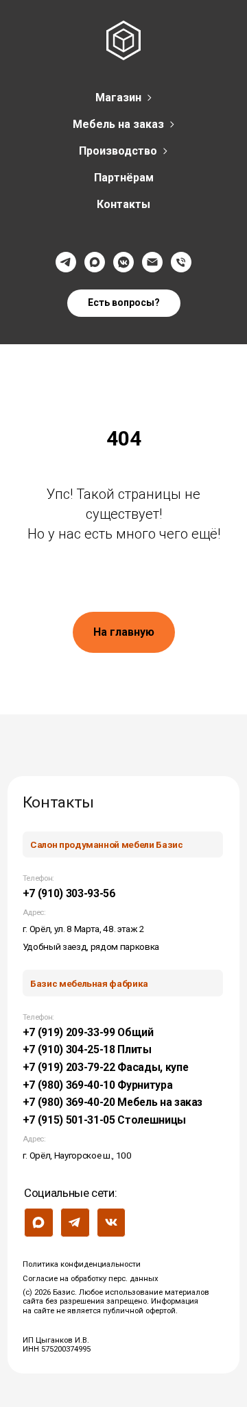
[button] (123, 303)
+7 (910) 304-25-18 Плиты (87, 1049)
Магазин (118, 97)
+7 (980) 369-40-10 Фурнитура (98, 1085)
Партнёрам (124, 177)
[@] (152, 262)
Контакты (123, 204)
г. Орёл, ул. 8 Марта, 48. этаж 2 (84, 928)
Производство (118, 150)
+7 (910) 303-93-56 (69, 893)
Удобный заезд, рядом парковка (91, 946)
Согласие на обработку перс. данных (90, 1278)
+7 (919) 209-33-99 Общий (88, 1032)
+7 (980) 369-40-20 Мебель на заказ (113, 1102)
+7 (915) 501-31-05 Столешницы (104, 1119)
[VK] (123, 262)
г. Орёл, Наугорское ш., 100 (77, 1155)
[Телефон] (181, 262)
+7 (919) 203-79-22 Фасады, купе (106, 1067)
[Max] (94, 262)
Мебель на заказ (118, 124)
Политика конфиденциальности (82, 1264)
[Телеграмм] (66, 262)
